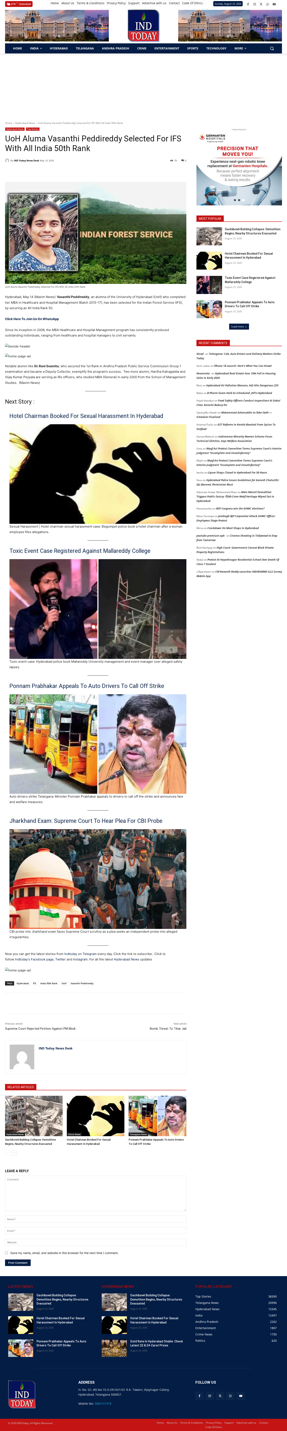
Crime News (74, 1134)
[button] (55, 36)
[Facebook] (248, 4)
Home (8, 123)
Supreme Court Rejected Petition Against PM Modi (40, 1029)
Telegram (90, 954)
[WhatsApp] (267, 4)
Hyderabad (23, 983)
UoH (64, 983)
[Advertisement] (143, 85)
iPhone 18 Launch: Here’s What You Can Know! (243, 366)
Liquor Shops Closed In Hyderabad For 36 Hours (237, 472)
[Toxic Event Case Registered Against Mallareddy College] (209, 285)
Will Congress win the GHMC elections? (240, 508)
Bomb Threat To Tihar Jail (168, 1029)
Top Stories (32, 129)
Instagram (80, 959)
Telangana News (138, 1134)
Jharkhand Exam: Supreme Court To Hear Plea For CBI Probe (85, 821)
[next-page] (14, 1153)
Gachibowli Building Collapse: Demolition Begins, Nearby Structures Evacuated (62, 1299)
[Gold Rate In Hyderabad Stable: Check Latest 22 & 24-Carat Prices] (114, 1348)
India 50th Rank (48, 983)
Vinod (200, 354)
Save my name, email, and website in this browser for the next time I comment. (64, 1253)
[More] (80, 1003)
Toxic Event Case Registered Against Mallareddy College (79, 551)
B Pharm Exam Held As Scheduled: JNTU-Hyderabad (239, 393)
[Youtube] (274, 4)
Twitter (60, 959)
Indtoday (70, 954)
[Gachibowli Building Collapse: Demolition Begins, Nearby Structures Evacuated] (34, 1116)
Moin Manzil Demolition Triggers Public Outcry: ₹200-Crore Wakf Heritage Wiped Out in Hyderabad (235, 496)
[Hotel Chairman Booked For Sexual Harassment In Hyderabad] (95, 1116)
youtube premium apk (210, 535)
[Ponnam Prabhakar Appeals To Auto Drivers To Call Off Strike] (157, 1116)
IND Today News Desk (26, 160)
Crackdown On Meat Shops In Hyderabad (233, 528)
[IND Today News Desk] (8, 160)
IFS (34, 983)
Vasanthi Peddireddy (82, 983)
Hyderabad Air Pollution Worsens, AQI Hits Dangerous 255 (242, 385)
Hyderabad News (25, 123)
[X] (261, 4)
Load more (237, 326)
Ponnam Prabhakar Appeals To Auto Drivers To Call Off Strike (86, 686)
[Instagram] (254, 4)
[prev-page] (7, 1153)
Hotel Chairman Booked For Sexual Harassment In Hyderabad (86, 416)
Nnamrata (203, 373)
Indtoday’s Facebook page (34, 959)
